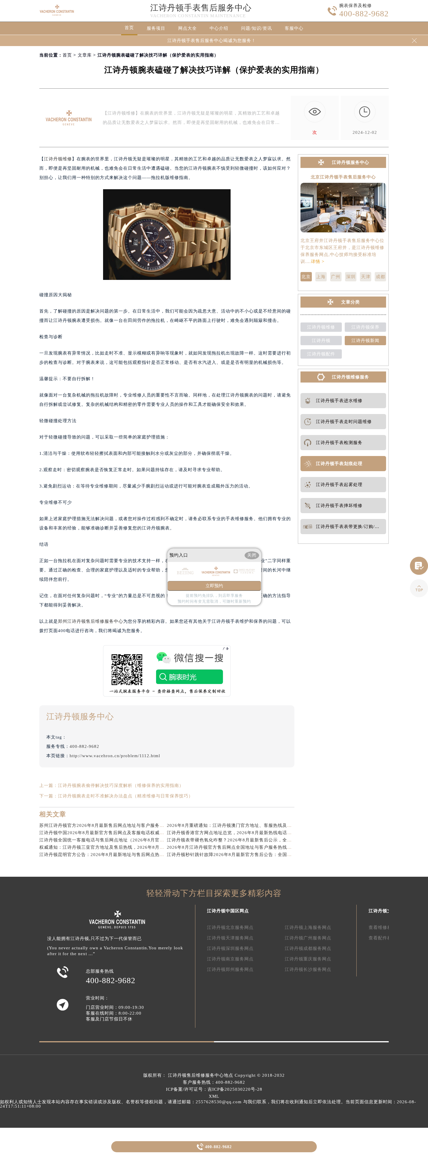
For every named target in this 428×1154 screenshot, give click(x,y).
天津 (365, 276)
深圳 (351, 276)
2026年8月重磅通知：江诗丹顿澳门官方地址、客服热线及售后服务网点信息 (245, 825)
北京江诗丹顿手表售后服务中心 (343, 177)
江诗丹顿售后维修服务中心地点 (200, 1075)
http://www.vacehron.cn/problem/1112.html (115, 755)
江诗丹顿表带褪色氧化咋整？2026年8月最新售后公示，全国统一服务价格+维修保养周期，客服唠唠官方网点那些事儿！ (291, 840)
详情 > (317, 261)
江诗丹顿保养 (365, 327)
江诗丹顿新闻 (365, 340)
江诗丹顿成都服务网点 (308, 948)
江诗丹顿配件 (321, 354)
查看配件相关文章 (387, 938)
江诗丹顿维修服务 (350, 377)
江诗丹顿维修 (58, 159)
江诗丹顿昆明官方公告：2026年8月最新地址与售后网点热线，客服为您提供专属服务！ (129, 854)
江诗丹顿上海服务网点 (308, 927)
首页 (129, 27)
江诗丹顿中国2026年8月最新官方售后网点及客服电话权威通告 (104, 832)
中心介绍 (219, 28)
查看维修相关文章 (387, 927)
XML (214, 1096)
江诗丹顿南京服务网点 (230, 959)
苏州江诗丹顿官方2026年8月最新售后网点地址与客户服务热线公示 (108, 825)
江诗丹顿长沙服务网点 (308, 969)
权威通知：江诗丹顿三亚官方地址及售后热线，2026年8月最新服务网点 (113, 847)
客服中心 (294, 28)
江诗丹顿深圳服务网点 (230, 948)
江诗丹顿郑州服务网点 (230, 969)
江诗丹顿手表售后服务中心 (201, 7)
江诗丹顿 (321, 340)
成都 (380, 276)
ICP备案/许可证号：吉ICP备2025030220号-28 (214, 1089)
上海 (321, 276)
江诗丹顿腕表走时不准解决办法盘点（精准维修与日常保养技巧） (125, 796)
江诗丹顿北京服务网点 (230, 927)
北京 (306, 276)
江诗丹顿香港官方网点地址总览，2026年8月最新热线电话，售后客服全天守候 (248, 832)
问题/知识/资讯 (256, 28)
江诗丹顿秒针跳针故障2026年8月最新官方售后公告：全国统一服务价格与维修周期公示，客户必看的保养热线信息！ (287, 854)
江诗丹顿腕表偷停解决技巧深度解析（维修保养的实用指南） (121, 785)
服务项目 (156, 28)
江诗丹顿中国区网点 (228, 911)
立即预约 (214, 586)
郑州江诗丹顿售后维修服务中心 (90, 621)
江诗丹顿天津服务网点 (230, 938)
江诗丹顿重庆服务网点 (308, 959)
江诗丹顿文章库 (385, 911)
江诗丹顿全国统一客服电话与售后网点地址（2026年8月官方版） (106, 840)
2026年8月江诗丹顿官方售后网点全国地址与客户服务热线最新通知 (236, 847)
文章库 (85, 55)
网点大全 (187, 28)
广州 (335, 276)
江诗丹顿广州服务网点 (308, 938)
